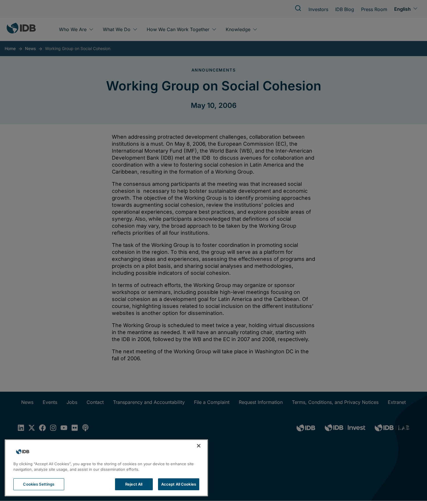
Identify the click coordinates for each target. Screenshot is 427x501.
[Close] (198, 445)
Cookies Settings (38, 484)
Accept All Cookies (178, 484)
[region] (106, 467)
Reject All (133, 484)
